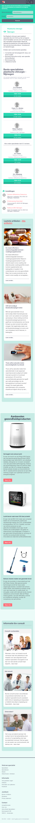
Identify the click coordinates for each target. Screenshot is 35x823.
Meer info (8, 480)
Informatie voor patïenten (8, 784)
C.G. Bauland (17, 87)
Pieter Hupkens (17, 129)
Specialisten (5, 768)
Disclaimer (4, 796)
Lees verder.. (10, 280)
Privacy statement (6, 798)
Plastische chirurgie (14, 28)
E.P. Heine (17, 153)
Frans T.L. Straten (17, 108)
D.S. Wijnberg (17, 174)
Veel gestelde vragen (7, 780)
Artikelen (4, 782)
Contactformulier (6, 805)
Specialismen (5, 770)
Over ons (4, 807)
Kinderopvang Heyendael (15, 201)
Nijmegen (11, 32)
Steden (4, 771)
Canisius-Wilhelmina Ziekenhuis (17, 194)
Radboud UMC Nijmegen (14, 207)
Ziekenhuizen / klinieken (8, 773)
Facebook (4, 786)
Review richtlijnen (6, 794)
